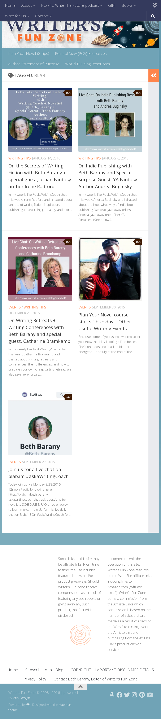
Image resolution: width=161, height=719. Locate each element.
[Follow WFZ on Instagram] (135, 695)
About (26, 5)
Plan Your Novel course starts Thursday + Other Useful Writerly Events (104, 321)
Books (127, 5)
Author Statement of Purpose (33, 63)
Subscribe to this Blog (44, 669)
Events (14, 307)
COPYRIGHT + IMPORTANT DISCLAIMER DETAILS (112, 669)
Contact (41, 15)
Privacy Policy (34, 678)
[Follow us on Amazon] (112, 695)
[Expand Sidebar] (153, 75)
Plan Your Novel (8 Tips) (28, 53)
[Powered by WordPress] (28, 704)
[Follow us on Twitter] (127, 695)
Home (10, 5)
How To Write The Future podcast (70, 5)
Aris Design (21, 697)
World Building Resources (87, 63)
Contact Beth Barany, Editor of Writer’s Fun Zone (96, 678)
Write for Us (15, 15)
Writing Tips (19, 158)
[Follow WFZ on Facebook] (119, 695)
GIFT (112, 5)
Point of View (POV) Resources (81, 53)
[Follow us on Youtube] (150, 695)
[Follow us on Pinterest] (142, 695)
